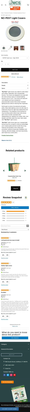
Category (4, 344)
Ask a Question (15, 337)
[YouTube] (14, 375)
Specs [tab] (3, 88)
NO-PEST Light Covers (6, 15)
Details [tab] (3, 85)
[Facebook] (4, 375)
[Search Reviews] (27, 226)
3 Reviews (13, 77)
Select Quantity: (4, 55)
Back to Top (15, 326)
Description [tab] (5, 82)
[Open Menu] (2, 5)
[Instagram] (11, 375)
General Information (7, 349)
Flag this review (4, 258)
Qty (2, 61)
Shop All (15, 188)
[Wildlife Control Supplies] (15, 2)
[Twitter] (8, 375)
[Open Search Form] (6, 5)
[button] (3, 48)
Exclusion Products (9, 13)
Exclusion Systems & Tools (19, 13)
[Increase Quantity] (8, 64)
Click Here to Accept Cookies (9, 408)
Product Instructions (7, 135)
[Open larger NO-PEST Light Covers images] (15, 32)
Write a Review (20, 77)
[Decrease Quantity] (2, 64)
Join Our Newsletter (7, 382)
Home (2, 13)
